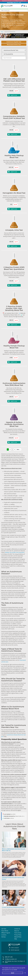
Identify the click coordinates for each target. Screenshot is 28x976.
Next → (19, 449)
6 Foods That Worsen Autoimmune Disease (13, 907)
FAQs (15, 939)
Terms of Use (17, 933)
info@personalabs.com (20, 1)
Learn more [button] (21, 969)
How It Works (4, 931)
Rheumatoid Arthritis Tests (14, 44)
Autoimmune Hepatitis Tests (14, 42)
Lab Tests (3, 928)
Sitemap (3, 937)
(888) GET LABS (17, 2)
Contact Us (17, 928)
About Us (16, 931)
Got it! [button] (12, 972)
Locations (3, 935)
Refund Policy (17, 937)
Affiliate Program (5, 933)
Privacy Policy (17, 935)
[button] (21, 6)
